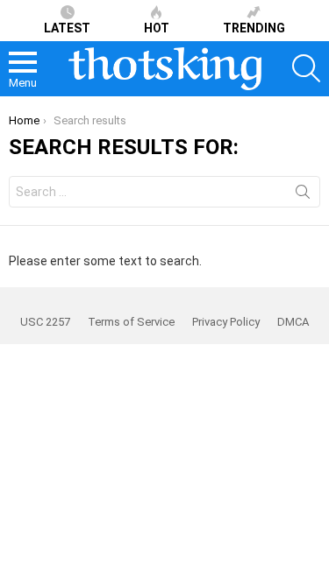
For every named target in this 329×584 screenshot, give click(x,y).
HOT (156, 28)
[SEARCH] (306, 68)
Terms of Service (131, 321)
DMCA (293, 321)
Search (302, 195)
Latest (67, 28)
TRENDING (254, 28)
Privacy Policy (226, 321)
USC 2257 (45, 321)
